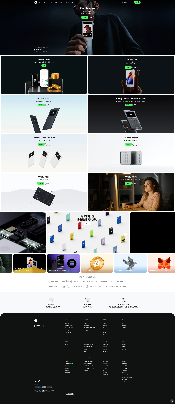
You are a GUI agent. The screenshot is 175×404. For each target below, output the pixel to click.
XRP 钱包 (105, 368)
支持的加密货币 (125, 325)
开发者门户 (67, 344)
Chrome (104, 332)
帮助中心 (124, 344)
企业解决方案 (106, 344)
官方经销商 (105, 351)
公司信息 (67, 361)
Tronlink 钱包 (124, 368)
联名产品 (105, 349)
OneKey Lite (68, 330)
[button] (46, 2)
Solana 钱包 (105, 365)
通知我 (47, 183)
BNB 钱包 (105, 372)
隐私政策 (67, 368)
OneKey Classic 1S (69, 325)
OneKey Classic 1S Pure (70, 327)
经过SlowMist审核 (88, 363)
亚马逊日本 (86, 325)
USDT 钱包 (105, 370)
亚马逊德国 (86, 330)
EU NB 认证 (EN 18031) (89, 368)
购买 (135, 67)
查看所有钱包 (106, 374)
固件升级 (124, 349)
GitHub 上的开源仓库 (88, 361)
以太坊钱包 (105, 363)
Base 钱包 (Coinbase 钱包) (127, 377)
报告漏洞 (86, 370)
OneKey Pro (67, 323)
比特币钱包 (105, 361)
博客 (85, 351)
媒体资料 (67, 366)
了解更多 (128, 67)
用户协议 (67, 370)
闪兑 (123, 323)
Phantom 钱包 (125, 363)
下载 (136, 2)
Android (104, 330)
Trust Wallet (124, 381)
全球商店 (86, 323)
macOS (104, 323)
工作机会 (67, 363)
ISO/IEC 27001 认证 (88, 365)
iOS (103, 327)
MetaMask (124, 361)
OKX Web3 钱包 (125, 374)
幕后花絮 (91, 220)
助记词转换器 (124, 327)
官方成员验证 (68, 372)
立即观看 (83, 220)
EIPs (123, 330)
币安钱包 (124, 372)
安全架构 (86, 349)
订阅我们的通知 (70, 393)
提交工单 (124, 346)
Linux (104, 334)
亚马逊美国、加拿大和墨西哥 (90, 327)
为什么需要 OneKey (88, 346)
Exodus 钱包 (124, 379)
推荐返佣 (105, 346)
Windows (105, 325)
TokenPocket (124, 370)
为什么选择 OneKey (88, 344)
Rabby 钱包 (124, 365)
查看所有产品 (68, 332)
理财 (74, 263)
